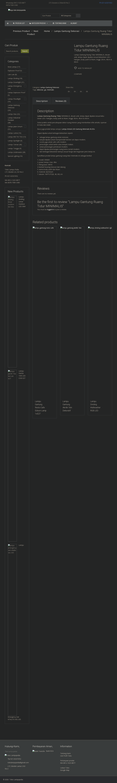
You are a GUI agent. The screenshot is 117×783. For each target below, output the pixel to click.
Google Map (64, 770)
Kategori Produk (39, 23)
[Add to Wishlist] (33, 229)
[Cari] (78, 16)
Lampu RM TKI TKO (15, 137)
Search (24, 51)
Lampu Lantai (13, 133)
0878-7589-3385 (12, 5)
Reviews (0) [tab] (60, 101)
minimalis (50, 90)
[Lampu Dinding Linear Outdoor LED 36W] (12, 281)
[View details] (45, 312)
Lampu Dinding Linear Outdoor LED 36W (22, 201)
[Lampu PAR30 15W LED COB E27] (12, 455)
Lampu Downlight (14, 82)
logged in (50, 209)
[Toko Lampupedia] (17, 10)
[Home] (8, 23)
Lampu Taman (13, 144)
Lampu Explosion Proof (16, 92)
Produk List (20, 23)
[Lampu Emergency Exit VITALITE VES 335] (12, 630)
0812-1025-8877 (14, 180)
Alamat (74, 23)
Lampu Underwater (15, 152)
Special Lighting (13, 156)
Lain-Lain (11, 74)
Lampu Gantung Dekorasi (66, 31)
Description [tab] (42, 101)
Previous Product (20, 31)
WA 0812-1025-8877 (67, 763)
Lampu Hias (12, 114)
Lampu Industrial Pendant (14, 119)
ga (45, 90)
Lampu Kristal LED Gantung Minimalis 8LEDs (78, 129)
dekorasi (40, 90)
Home (47, 31)
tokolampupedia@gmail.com (18, 762)
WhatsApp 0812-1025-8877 (16, 3)
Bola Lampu (12, 67)
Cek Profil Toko (66, 756)
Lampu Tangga (13, 148)
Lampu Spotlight (14, 141)
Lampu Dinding (13, 78)
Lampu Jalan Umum (15, 126)
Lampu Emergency (15, 86)
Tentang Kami (60, 23)
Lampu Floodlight (14, 99)
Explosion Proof (14, 71)
